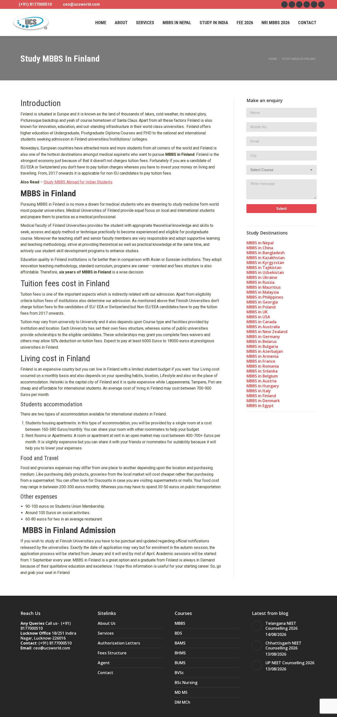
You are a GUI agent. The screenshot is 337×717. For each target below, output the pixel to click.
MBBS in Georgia (262, 302)
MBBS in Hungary (262, 386)
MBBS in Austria (261, 381)
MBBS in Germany (263, 336)
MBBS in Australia (263, 326)
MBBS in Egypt (260, 405)
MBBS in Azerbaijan (264, 351)
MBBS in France (260, 361)
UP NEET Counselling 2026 (289, 662)
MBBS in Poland (261, 307)
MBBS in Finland (261, 395)
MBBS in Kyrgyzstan (265, 262)
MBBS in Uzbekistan (265, 272)
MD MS (181, 692)
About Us (106, 623)
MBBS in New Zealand (266, 331)
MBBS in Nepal (260, 243)
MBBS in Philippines (264, 297)
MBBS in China (259, 248)
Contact (105, 672)
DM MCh (182, 702)
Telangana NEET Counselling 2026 (281, 626)
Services (106, 633)
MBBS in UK (257, 312)
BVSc (179, 672)
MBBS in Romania (262, 366)
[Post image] (257, 626)
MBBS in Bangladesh (265, 252)
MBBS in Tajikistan (263, 267)
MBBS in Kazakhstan (265, 257)
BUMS (180, 662)
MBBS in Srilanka (262, 371)
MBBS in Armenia (262, 356)
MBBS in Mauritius (263, 287)
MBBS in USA (258, 317)
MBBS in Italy (258, 391)
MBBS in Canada (261, 321)
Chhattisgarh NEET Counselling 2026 (283, 645)
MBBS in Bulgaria (262, 346)
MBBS (180, 623)
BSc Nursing (186, 682)
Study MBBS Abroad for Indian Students (78, 182)
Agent (104, 662)
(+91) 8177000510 (35, 4)
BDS (178, 633)
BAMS (180, 643)
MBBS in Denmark (263, 400)
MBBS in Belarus (261, 341)
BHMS (180, 652)
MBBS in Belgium (262, 376)
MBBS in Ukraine (261, 277)
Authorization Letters (119, 643)
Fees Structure (112, 652)
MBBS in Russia (260, 282)
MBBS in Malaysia (262, 292)
